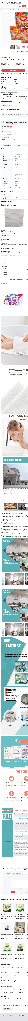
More (2, 1011)
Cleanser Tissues (4, 972)
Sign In (3, 139)
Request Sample (23, 73)
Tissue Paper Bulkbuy (6, 1008)
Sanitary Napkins (19, 989)
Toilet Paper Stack (19, 992)
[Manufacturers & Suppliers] (14, 2)
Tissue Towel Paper (6, 1005)
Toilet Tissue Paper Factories (21, 998)
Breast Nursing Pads (5, 975)
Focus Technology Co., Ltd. (17, 1015)
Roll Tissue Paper (17, 1005)
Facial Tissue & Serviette (7, 989)
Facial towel (16, 972)
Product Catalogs (20, 967)
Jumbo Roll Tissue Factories (8, 1002)
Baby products (17, 975)
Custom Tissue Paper (21, 1002)
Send (13, 892)
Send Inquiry (13, 70)
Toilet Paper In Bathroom (7, 992)
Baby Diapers (4, 970)
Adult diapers (16, 970)
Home (2, 9)
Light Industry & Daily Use (9, 9)
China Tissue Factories (7, 998)
